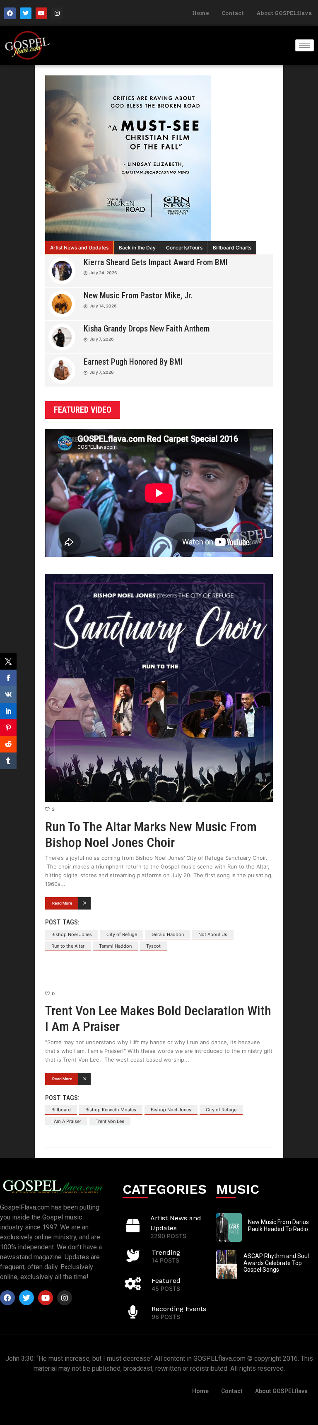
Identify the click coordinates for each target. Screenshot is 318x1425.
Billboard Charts (232, 247)
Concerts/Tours (184, 247)
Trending (166, 1252)
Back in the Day (137, 247)
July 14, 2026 (102, 305)
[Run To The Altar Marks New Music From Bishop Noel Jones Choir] (159, 688)
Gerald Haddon (168, 934)
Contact (233, 13)
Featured (166, 1281)
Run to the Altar (67, 946)
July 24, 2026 (103, 272)
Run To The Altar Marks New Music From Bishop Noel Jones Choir (151, 834)
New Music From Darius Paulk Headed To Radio (278, 1225)
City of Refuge (121, 934)
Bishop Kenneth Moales (110, 1110)
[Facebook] (10, 13)
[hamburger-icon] (304, 45)
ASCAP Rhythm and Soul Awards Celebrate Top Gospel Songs (276, 1263)
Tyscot (153, 946)
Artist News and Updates (79, 247)
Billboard (61, 1110)
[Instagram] (57, 13)
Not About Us (212, 934)
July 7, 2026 (101, 338)
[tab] (79, 247)
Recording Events (179, 1309)
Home (200, 13)
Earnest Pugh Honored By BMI (133, 362)
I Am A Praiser (66, 1121)
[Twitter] (25, 13)
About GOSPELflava (284, 13)
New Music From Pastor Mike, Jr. (138, 295)
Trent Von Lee (110, 1121)
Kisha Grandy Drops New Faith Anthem (147, 329)
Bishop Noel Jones (71, 934)
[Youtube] (41, 13)
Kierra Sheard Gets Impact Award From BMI (156, 262)
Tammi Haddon (115, 946)
